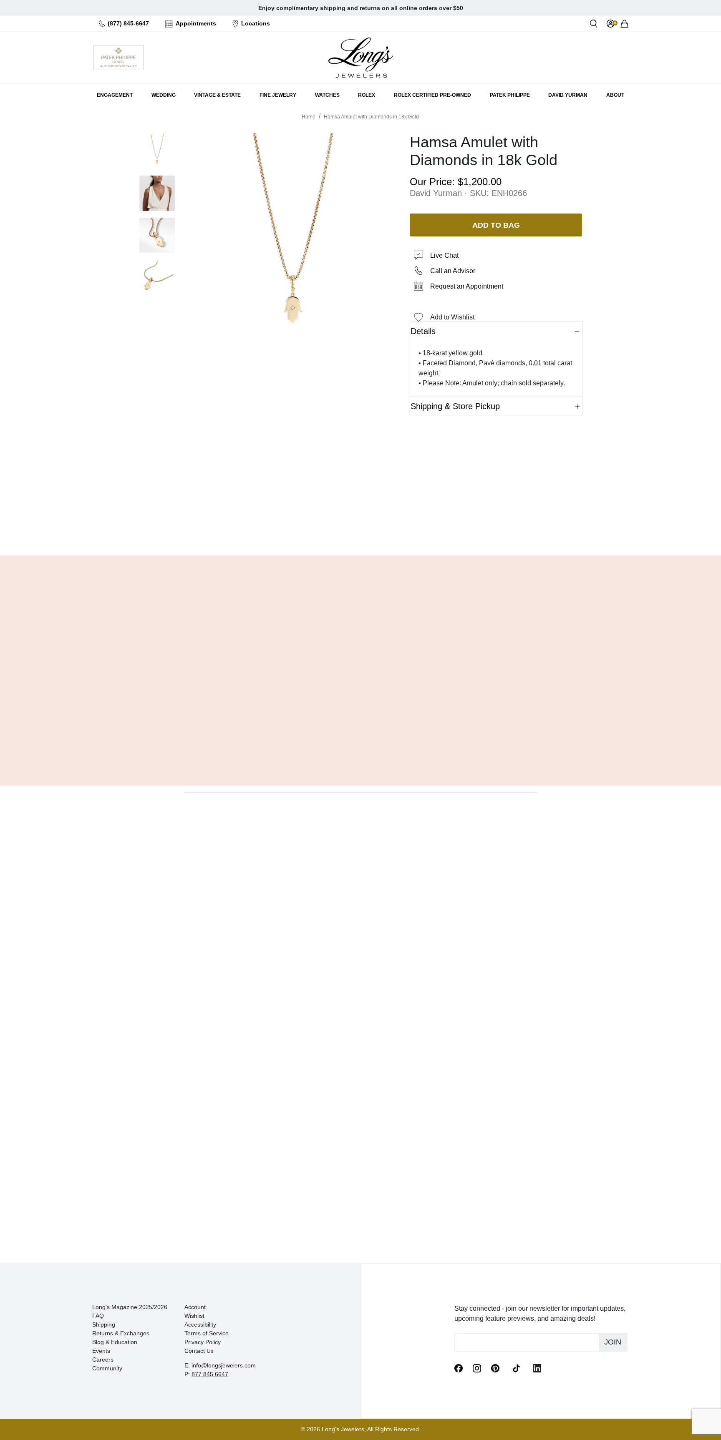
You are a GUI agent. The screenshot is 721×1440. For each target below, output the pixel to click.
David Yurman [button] (567, 95)
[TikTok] (516, 1367)
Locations (255, 23)
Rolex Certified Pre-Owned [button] (432, 95)
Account (195, 1307)
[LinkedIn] (537, 1368)
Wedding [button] (163, 95)
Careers (102, 1359)
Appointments (196, 23)
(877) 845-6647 (128, 23)
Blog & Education (114, 1342)
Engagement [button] (115, 95)
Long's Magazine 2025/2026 (129, 1307)
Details (423, 331)
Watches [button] (327, 95)
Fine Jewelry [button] (278, 95)
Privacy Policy (202, 1342)
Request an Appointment (466, 286)
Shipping (103, 1324)
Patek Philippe (510, 95)
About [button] (615, 95)
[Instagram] (477, 1368)
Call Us (300, 528)
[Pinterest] (495, 1368)
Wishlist (194, 1315)
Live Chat (444, 255)
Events (101, 1350)
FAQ (98, 1315)
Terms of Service (206, 1333)
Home (308, 117)
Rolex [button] (366, 95)
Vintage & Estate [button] (217, 95)
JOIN (612, 1342)
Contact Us (199, 1350)
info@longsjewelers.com (224, 1365)
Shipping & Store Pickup (455, 406)
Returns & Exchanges (120, 1333)
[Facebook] (458, 1368)
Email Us (360, 528)
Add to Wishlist (452, 317)
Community (107, 1368)
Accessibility (200, 1324)
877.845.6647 (210, 1374)
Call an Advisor (452, 270)
